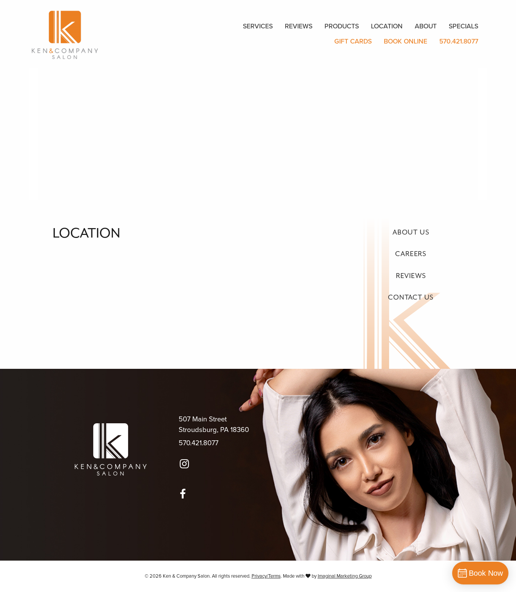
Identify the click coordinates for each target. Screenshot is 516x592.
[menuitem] (258, 26)
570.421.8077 (458, 41)
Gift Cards (353, 41)
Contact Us (411, 297)
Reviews (298, 26)
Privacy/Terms (266, 576)
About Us (410, 232)
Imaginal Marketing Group (345, 576)
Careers (410, 254)
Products (341, 26)
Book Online (405, 41)
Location (387, 26)
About (426, 26)
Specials (463, 26)
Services (258, 26)
